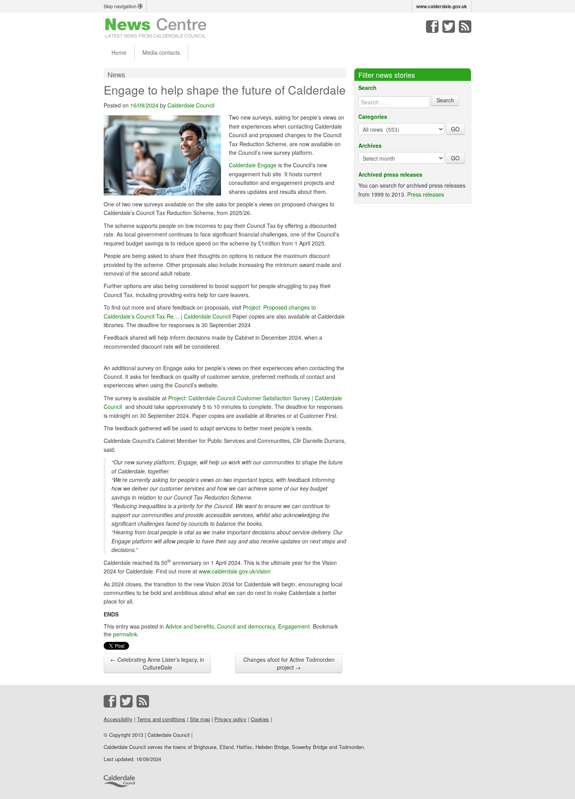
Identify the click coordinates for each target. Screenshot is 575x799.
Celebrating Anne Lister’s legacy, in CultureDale (157, 663)
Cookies (260, 719)
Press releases (425, 194)
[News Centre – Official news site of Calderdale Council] (156, 27)
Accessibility (118, 719)
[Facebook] (432, 26)
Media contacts (161, 52)
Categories (372, 116)
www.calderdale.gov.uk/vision (235, 571)
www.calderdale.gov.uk (441, 6)
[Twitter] (448, 26)
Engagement (294, 626)
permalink (125, 634)
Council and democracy (246, 626)
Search (367, 87)
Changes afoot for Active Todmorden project (288, 663)
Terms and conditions (161, 719)
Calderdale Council (190, 105)
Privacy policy (230, 719)
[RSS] (465, 26)
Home (118, 52)
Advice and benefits (189, 626)
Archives (370, 145)
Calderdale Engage (253, 165)
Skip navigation (121, 6)
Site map (200, 719)
